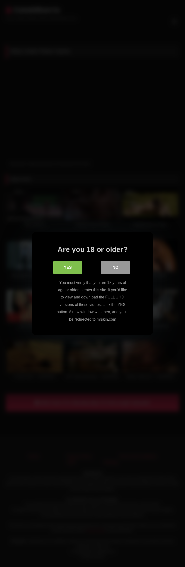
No (115, 267)
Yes (68, 267)
